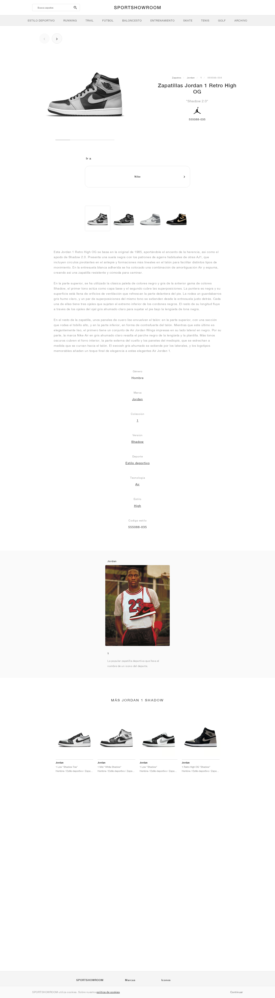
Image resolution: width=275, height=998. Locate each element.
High (137, 505)
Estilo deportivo (137, 463)
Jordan (191, 77)
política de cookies (108, 992)
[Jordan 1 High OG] (123, 218)
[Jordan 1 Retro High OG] (97, 218)
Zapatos (176, 77)
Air (137, 484)
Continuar (236, 992)
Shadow (137, 441)
